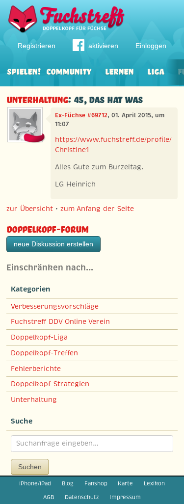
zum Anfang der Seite (97, 208)
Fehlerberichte (36, 368)
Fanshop (95, 483)
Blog (68, 483)
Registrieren (36, 46)
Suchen (30, 467)
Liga (155, 70)
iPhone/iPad (35, 483)
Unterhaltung (37, 98)
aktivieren (103, 46)
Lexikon (154, 483)
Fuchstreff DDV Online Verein (60, 321)
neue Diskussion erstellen (53, 244)
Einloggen (150, 46)
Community (68, 70)
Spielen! (24, 70)
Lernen (119, 70)
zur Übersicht (29, 208)
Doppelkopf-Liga (39, 337)
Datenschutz (82, 497)
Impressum (125, 497)
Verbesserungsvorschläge (55, 306)
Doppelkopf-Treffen (44, 352)
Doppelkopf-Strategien (50, 383)
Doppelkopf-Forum (47, 228)
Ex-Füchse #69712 (81, 115)
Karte (125, 483)
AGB (48, 497)
